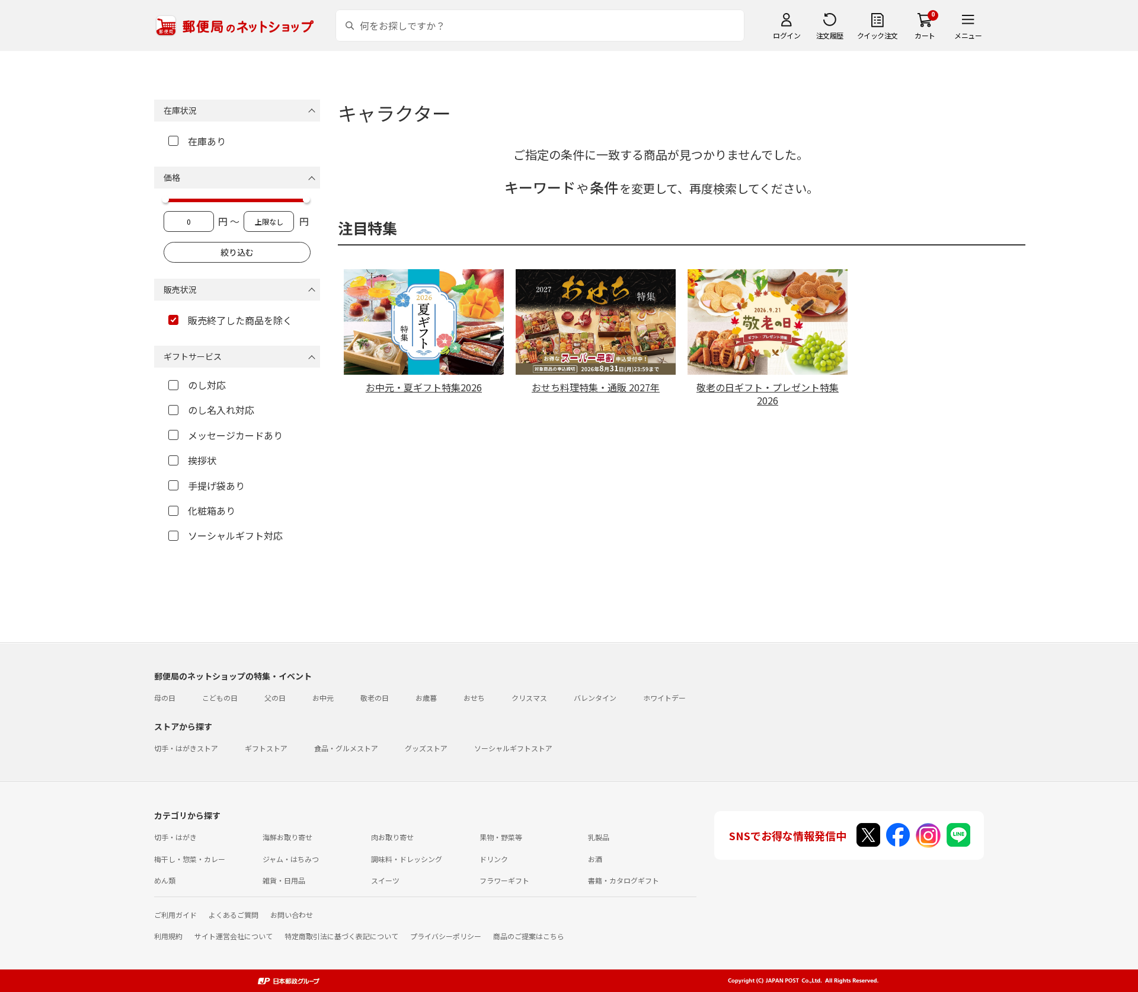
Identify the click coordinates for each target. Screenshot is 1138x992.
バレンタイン (595, 698)
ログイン (786, 35)
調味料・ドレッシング (406, 859)
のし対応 (207, 385)
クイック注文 (877, 35)
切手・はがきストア (186, 748)
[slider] (165, 199)
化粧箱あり (211, 510)
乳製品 (598, 837)
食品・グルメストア (346, 748)
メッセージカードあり (235, 435)
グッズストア (426, 748)
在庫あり (207, 141)
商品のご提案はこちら (528, 936)
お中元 (323, 698)
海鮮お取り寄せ (287, 837)
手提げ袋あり (216, 486)
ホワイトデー (664, 698)
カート (925, 35)
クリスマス (529, 698)
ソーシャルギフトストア (513, 748)
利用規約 (168, 936)
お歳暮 (426, 698)
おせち (474, 698)
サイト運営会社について (233, 936)
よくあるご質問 (233, 915)
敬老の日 (374, 698)
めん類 (164, 880)
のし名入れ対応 (221, 410)
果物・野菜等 (501, 837)
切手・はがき (175, 837)
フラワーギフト (504, 880)
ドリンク (494, 859)
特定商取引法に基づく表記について (341, 936)
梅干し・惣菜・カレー (189, 859)
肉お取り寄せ (392, 837)
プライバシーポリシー (445, 936)
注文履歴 (829, 35)
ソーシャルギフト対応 (235, 535)
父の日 (275, 698)
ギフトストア (266, 748)
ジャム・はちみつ (291, 859)
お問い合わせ (291, 915)
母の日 (164, 698)
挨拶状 (202, 460)
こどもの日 (220, 698)
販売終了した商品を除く (240, 320)
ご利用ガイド (175, 915)
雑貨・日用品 (284, 880)
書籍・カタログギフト (623, 880)
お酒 (595, 859)
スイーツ (385, 880)
